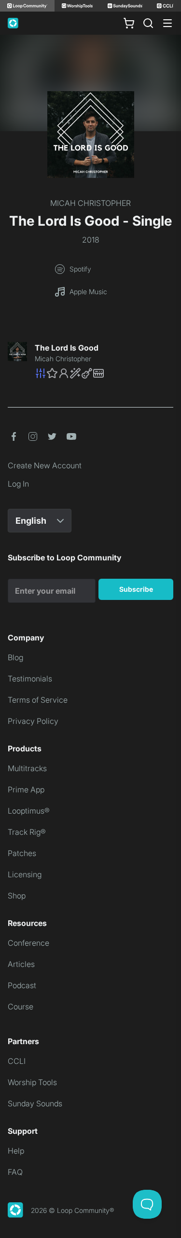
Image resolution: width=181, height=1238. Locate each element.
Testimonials (30, 678)
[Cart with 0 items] (129, 23)
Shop (17, 895)
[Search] (148, 23)
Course (20, 1006)
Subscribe (136, 589)
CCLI (17, 1061)
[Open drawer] (167, 23)
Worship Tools (32, 1082)
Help (16, 1151)
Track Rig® (27, 832)
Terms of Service (38, 700)
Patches (22, 853)
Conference (28, 943)
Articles (21, 964)
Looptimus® (29, 811)
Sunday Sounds (35, 1103)
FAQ (15, 1172)
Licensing (25, 874)
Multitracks (27, 768)
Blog (15, 657)
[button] (104, 373)
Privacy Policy (33, 721)
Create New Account (45, 465)
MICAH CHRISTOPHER (90, 203)
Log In (18, 484)
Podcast (22, 985)
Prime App (26, 789)
